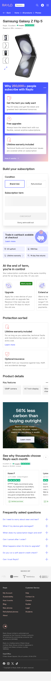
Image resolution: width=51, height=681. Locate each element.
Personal (19, 5)
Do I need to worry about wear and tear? (21, 519)
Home (17, 13)
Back (9, 13)
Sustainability (8, 597)
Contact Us (30, 597)
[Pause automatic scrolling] (45, 457)
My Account (7, 593)
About (5, 615)
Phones (38, 13)
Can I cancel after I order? (14, 539)
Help (27, 593)
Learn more (10, 344)
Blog (4, 604)
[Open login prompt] (42, 5)
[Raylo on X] (12, 663)
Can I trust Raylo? (11, 559)
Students (29, 612)
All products (27, 13)
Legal (28, 608)
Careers (29, 600)
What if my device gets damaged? (18, 526)
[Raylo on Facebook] (4, 663)
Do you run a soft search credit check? (20, 552)
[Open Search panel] (37, 5)
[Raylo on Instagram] (8, 663)
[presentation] (25, 55)
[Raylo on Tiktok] (17, 663)
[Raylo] (8, 5)
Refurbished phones (10, 612)
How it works (10, 158)
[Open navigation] (47, 5)
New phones (7, 608)
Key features (9, 382)
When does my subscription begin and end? (22, 532)
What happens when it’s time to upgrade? (21, 546)
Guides (28, 604)
